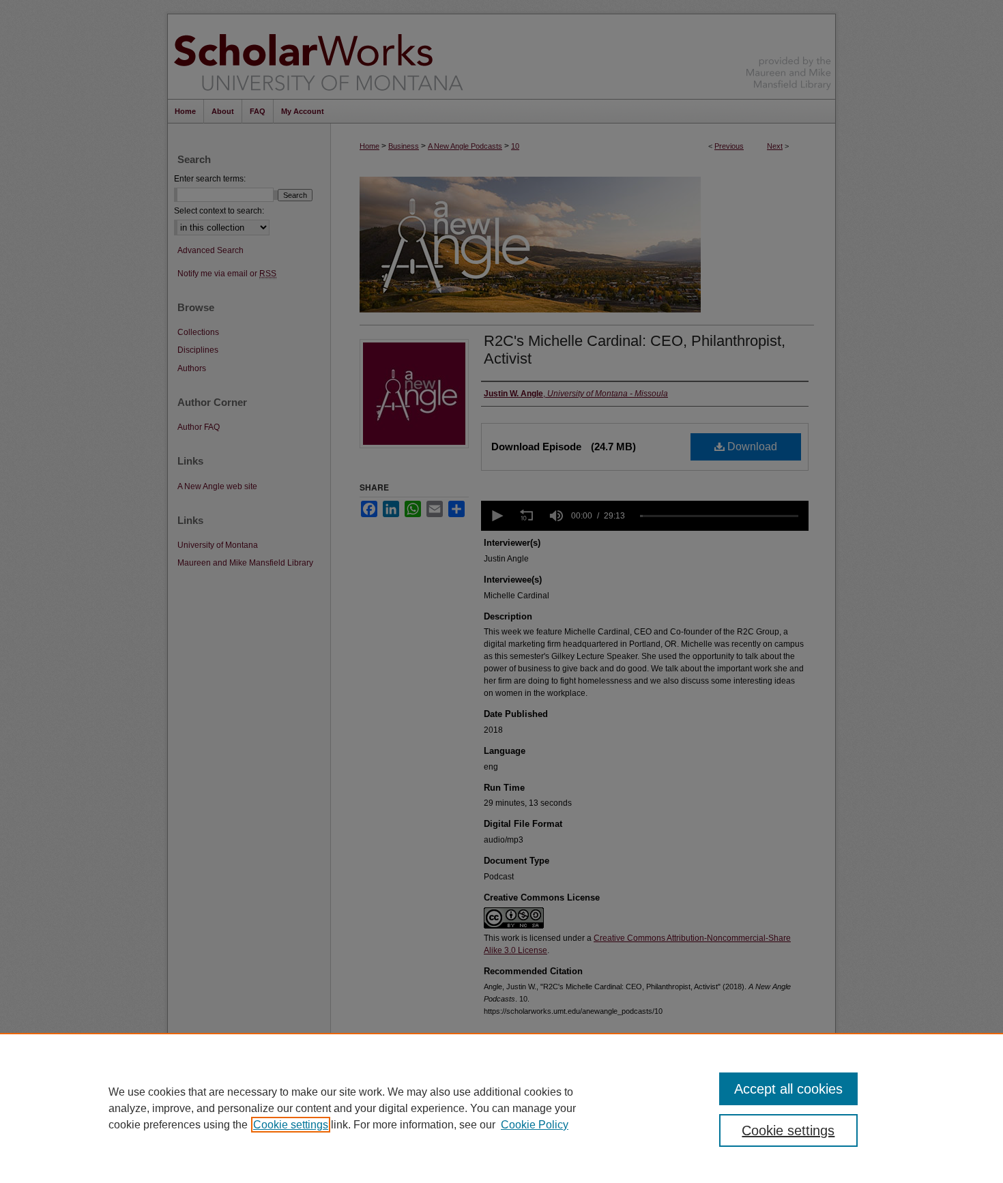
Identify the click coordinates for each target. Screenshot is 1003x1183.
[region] (501, 1108)
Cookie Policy (534, 1124)
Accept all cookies (788, 1088)
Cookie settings (290, 1124)
